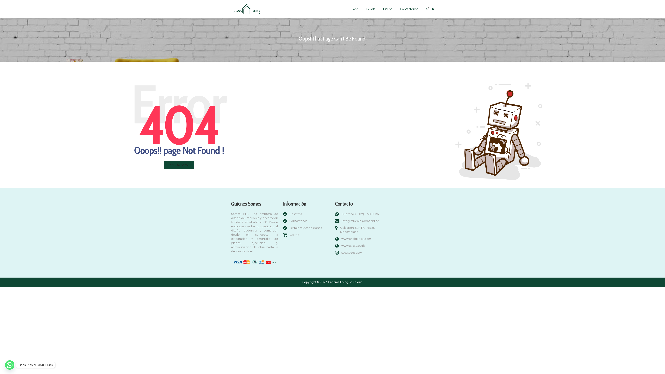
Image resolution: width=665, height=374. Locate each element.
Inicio (354, 9)
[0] (426, 9)
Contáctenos (409, 9)
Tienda (370, 9)
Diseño (388, 9)
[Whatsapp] (9, 365)
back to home (179, 165)
